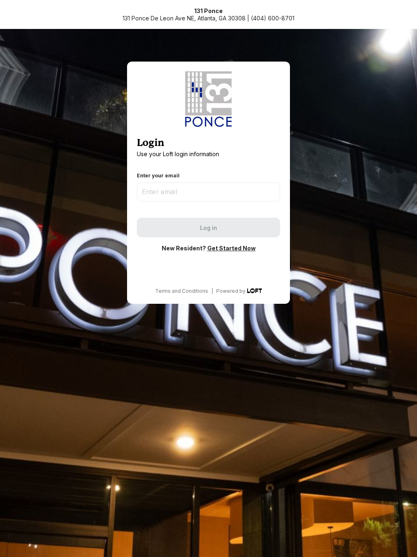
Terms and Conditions (181, 291)
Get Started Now (231, 248)
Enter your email (158, 175)
